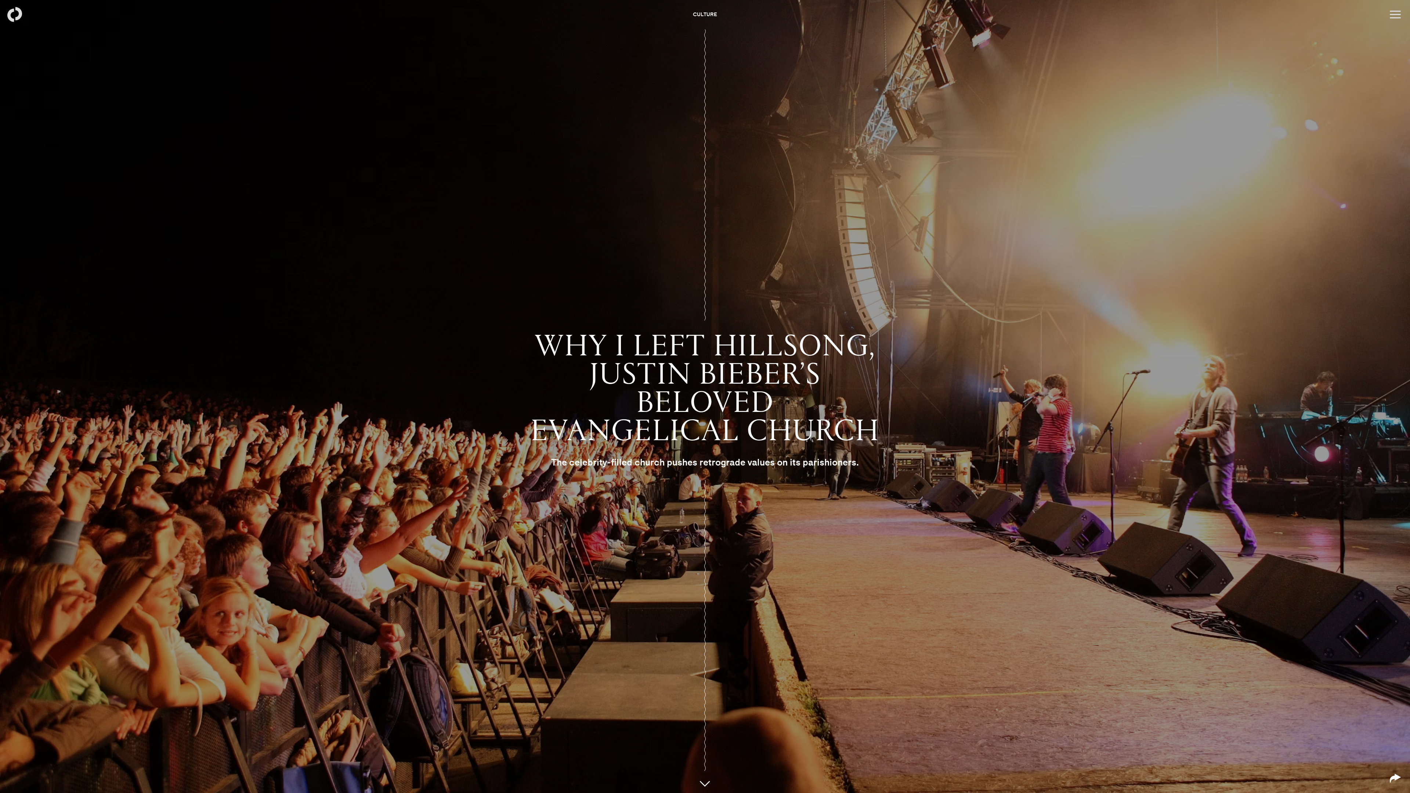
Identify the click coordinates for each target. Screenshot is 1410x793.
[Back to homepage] (14, 14)
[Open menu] (1395, 14)
